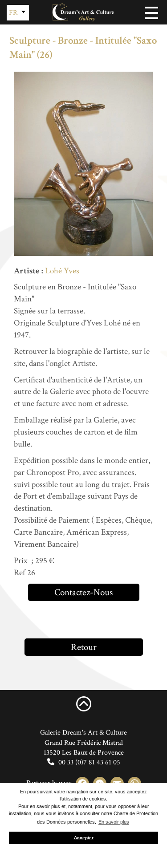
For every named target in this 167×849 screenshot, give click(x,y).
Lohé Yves (62, 270)
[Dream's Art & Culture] (84, 12)
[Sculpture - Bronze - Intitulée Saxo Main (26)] (83, 163)
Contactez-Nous (83, 592)
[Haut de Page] (84, 703)
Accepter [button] (84, 837)
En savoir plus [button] (113, 822)
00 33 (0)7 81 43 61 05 (88, 762)
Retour (84, 647)
